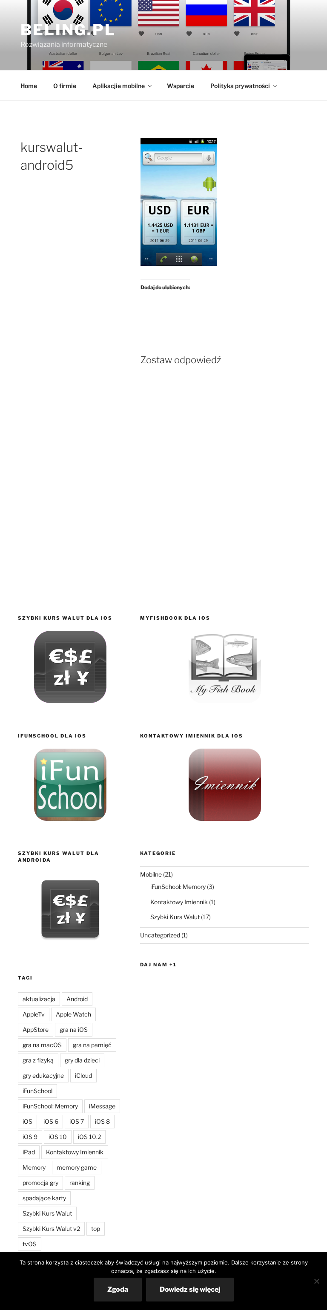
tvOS (30, 1243)
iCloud (83, 1075)
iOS (27, 1121)
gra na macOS (42, 1044)
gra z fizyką (38, 1060)
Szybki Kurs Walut (47, 1213)
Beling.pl (68, 29)
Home (28, 85)
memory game (77, 1167)
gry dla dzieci (82, 1060)
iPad (29, 1152)
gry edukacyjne (43, 1075)
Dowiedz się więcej (190, 1289)
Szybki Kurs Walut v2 (51, 1228)
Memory (34, 1167)
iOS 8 (102, 1121)
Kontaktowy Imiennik (74, 1152)
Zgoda (117, 1289)
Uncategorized (160, 935)
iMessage (102, 1106)
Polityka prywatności (240, 85)
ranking (79, 1182)
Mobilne (151, 874)
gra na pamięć (92, 1044)
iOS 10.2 (89, 1136)
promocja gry (40, 1182)
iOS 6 (50, 1121)
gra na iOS (74, 1029)
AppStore (36, 1029)
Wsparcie (180, 85)
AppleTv (34, 1014)
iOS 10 (58, 1136)
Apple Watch (73, 1014)
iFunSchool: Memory (50, 1106)
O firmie (64, 85)
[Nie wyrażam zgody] (316, 1281)
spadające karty (44, 1198)
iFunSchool (37, 1090)
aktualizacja (39, 998)
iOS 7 (76, 1121)
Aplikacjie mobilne (118, 85)
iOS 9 (30, 1136)
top (95, 1228)
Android (77, 998)
